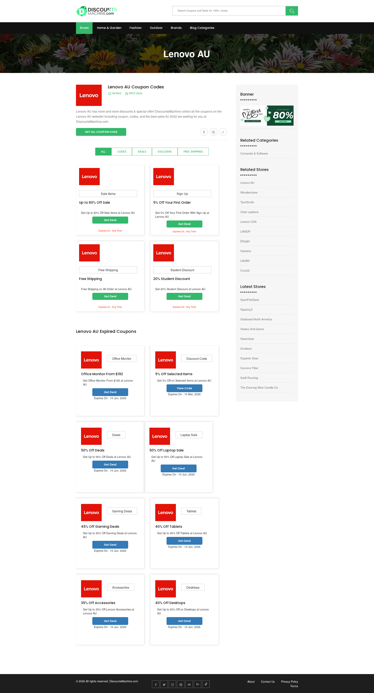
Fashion (136, 28)
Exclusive (165, 151)
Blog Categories (202, 28)
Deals (142, 151)
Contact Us (268, 681)
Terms (294, 686)
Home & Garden (109, 28)
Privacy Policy (289, 681)
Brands (176, 28)
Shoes (84, 28)
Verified (116, 93)
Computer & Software (254, 153)
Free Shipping (193, 151)
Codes (121, 151)
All (103, 151)
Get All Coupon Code (101, 132)
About (251, 681)
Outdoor (156, 28)
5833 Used (135, 93)
